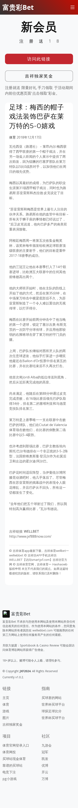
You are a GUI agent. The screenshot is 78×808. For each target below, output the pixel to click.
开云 (45, 772)
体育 (12, 137)
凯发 (45, 758)
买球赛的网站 (52, 697)
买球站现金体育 (14, 758)
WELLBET (31, 531)
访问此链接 (39, 59)
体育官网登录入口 (15, 745)
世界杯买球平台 (53, 704)
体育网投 (9, 752)
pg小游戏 (9, 778)
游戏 (5, 711)
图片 (5, 717)
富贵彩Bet (18, 7)
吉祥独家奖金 (39, 76)
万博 (45, 778)
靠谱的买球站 (12, 765)
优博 (45, 765)
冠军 (45, 752)
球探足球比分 (52, 711)
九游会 (47, 745)
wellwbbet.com (42, 630)
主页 (5, 697)
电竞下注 (9, 772)
